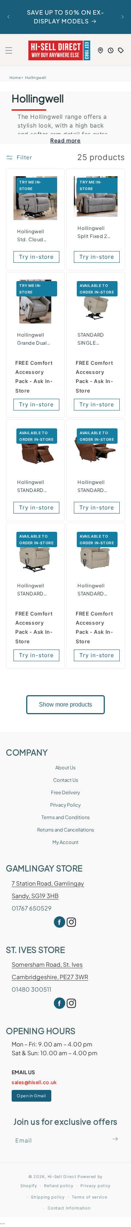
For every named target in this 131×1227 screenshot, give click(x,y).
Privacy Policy (65, 805)
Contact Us (65, 780)
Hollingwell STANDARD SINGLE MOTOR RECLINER (30, 486)
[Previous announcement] (8, 17)
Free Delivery (65, 792)
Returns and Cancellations (65, 830)
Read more (65, 140)
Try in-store (36, 256)
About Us (65, 767)
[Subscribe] (115, 1138)
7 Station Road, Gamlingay (48, 883)
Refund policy (58, 1185)
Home (15, 77)
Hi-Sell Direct (62, 1176)
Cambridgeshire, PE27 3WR (50, 977)
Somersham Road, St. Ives (47, 964)
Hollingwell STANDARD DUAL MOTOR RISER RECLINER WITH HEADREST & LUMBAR (33, 590)
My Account (65, 842)
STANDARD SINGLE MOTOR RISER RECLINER (94, 339)
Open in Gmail (31, 1095)
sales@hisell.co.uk (34, 1082)
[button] (9, 50)
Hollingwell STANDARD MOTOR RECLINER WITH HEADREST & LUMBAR (93, 486)
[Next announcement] (123, 17)
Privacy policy (95, 1185)
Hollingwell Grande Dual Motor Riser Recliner (32, 339)
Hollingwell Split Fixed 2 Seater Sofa (92, 232)
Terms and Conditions (65, 817)
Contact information (69, 1208)
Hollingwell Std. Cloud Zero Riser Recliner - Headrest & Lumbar (31, 235)
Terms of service (89, 1197)
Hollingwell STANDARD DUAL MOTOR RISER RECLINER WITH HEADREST (94, 590)
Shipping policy (48, 1197)
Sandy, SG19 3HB (35, 896)
